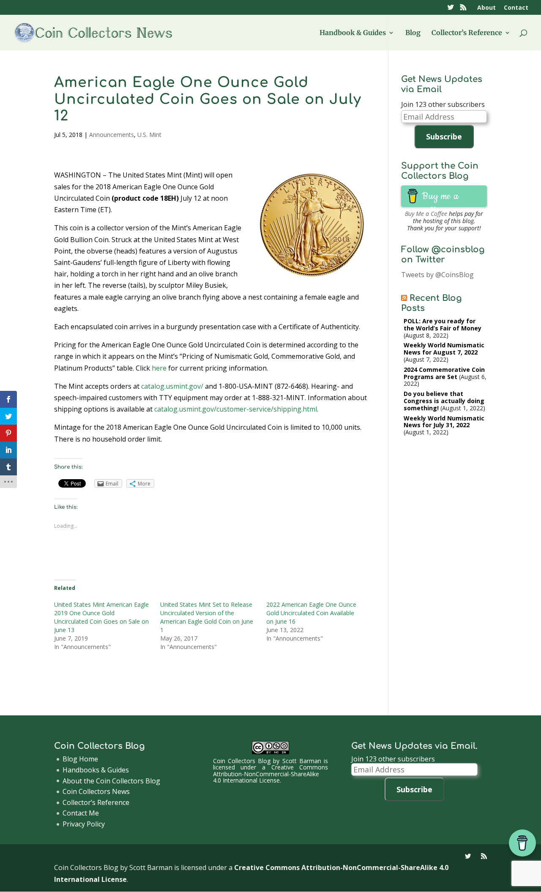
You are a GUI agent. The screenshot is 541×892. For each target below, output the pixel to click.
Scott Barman (301, 761)
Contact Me (81, 813)
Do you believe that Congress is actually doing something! (444, 401)
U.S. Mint (149, 135)
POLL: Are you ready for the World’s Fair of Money (442, 324)
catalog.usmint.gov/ (172, 386)
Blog (413, 33)
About (486, 8)
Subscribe (444, 136)
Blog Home (80, 759)
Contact (516, 8)
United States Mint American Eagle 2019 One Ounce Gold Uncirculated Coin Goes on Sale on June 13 (101, 617)
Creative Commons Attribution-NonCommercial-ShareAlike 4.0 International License (270, 773)
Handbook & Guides (353, 33)
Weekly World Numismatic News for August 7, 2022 (444, 348)
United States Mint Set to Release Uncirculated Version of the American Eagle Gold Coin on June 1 (206, 617)
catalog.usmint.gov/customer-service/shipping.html (235, 409)
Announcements (111, 135)
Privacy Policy (84, 824)
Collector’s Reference (467, 33)
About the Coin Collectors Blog (111, 781)
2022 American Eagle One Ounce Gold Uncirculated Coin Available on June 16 (311, 612)
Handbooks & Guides (96, 770)
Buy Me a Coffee (426, 214)
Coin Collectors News (96, 791)
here (159, 368)
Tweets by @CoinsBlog (437, 274)
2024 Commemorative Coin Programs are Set (444, 373)
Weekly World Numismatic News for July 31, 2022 (444, 421)
